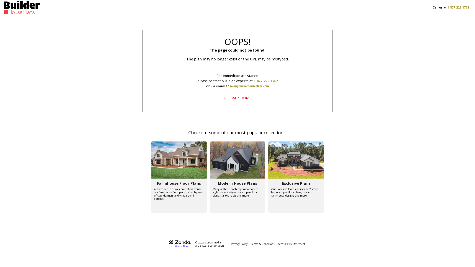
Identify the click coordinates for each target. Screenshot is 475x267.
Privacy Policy (239, 244)
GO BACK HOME (237, 97)
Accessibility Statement (291, 244)
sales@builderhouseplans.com (249, 86)
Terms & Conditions (262, 244)
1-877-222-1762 (266, 81)
